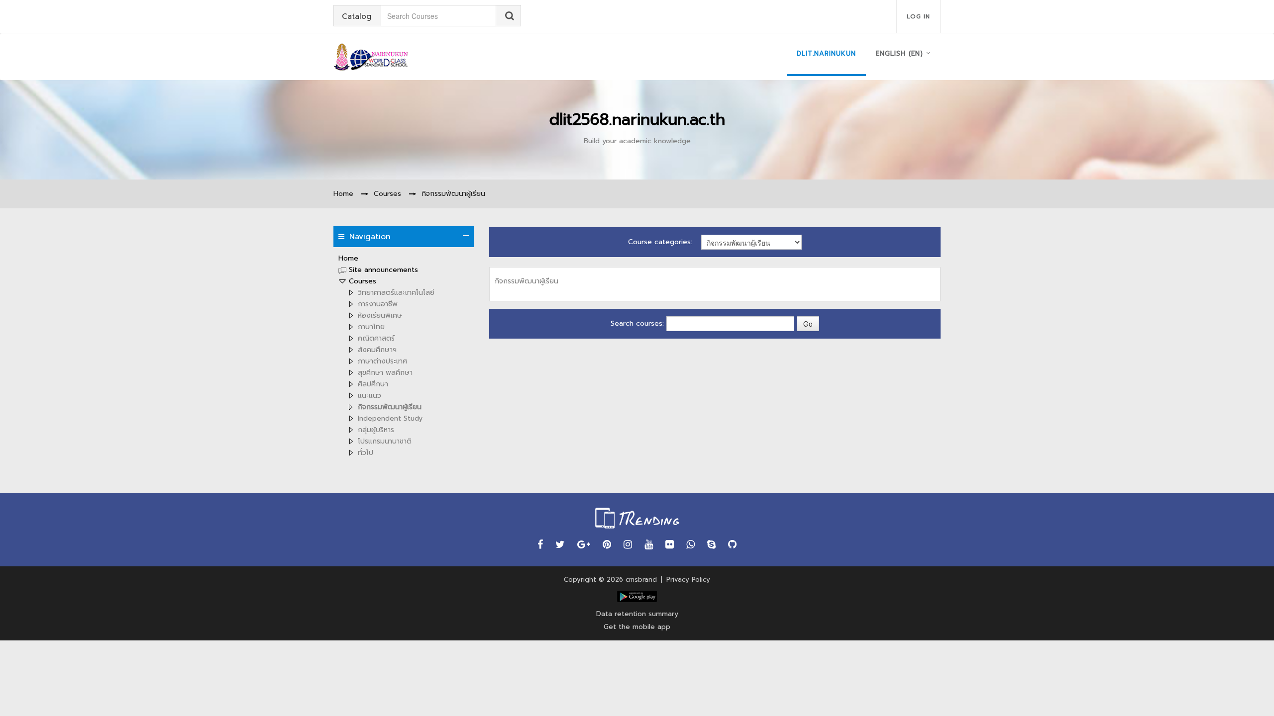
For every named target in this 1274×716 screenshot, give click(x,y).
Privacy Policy (688, 579)
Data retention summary (637, 614)
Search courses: (638, 323)
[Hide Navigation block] (466, 236)
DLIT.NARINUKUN (826, 53)
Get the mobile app (637, 627)
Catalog (356, 16)
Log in (918, 16)
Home (348, 258)
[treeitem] (403, 259)
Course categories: (660, 242)
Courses (362, 281)
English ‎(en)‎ (899, 53)
